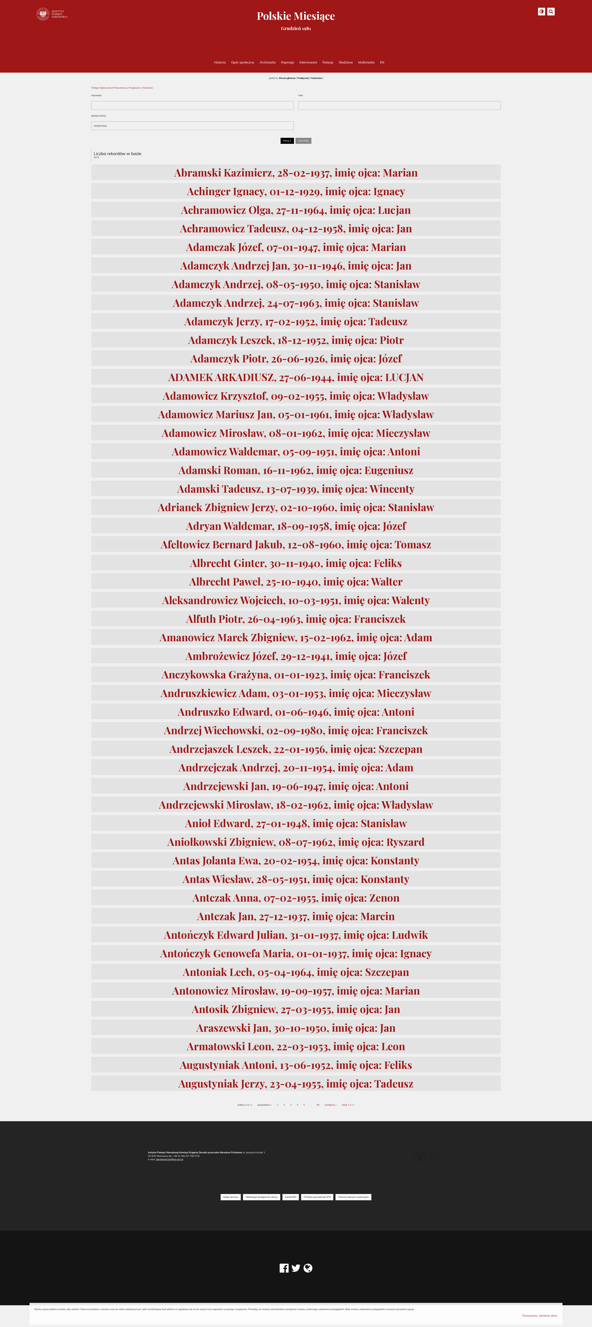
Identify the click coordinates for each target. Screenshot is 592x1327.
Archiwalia (268, 62)
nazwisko (96, 95)
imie (300, 95)
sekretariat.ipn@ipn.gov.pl (169, 1159)
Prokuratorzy (120, 87)
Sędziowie (105, 87)
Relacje (328, 62)
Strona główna (287, 78)
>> (348, 1104)
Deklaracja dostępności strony (262, 1197)
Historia (220, 62)
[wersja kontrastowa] (541, 12)
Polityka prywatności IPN (317, 1197)
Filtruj (286, 140)
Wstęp (94, 87)
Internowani (308, 62)
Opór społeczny (242, 62)
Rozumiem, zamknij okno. (540, 1315)
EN (382, 62)
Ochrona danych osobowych (353, 1197)
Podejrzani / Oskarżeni (309, 78)
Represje (287, 62)
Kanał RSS (290, 1197)
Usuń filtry (304, 140)
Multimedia (366, 62)
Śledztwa (346, 62)
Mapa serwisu (230, 1197)
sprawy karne (98, 116)
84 (318, 1104)
